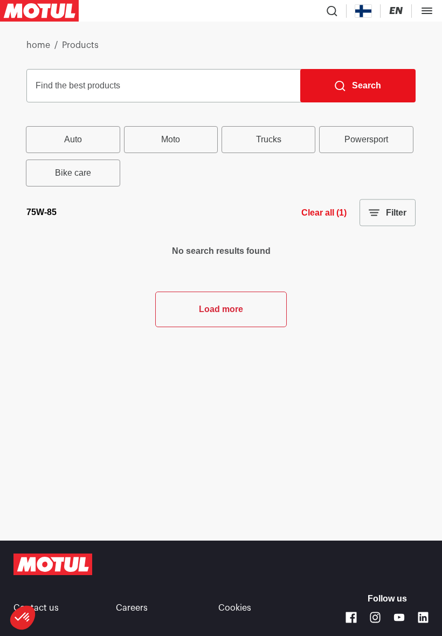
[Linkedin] (423, 617)
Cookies (234, 608)
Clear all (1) (324, 212)
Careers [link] (132, 608)
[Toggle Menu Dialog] (426, 10)
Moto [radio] (170, 139)
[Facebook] (351, 617)
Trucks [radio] (268, 139)
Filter (396, 212)
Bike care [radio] (73, 172)
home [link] (38, 45)
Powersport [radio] (366, 139)
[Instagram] (375, 617)
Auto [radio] (73, 139)
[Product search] (332, 10)
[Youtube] (399, 617)
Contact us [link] (36, 608)
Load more (221, 309)
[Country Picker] (364, 11)
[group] (221, 156)
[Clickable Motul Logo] (39, 11)
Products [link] (80, 45)
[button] (23, 618)
